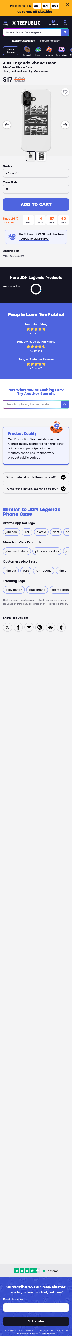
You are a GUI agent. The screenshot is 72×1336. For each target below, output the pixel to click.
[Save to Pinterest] (39, 627)
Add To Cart (36, 204)
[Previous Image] (7, 125)
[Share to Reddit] (50, 627)
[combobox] (32, 32)
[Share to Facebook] (18, 627)
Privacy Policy (47, 1330)
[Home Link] (26, 23)
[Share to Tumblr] (61, 627)
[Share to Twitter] (7, 627)
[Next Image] (65, 125)
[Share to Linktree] (29, 627)
